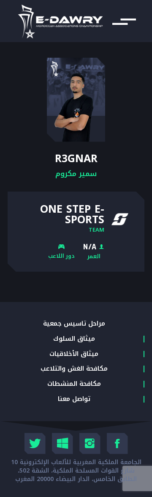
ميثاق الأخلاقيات (73, 354)
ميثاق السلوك (74, 339)
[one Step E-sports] (119, 219)
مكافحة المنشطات (74, 384)
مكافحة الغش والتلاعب (74, 369)
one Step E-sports (72, 214)
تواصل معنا (74, 399)
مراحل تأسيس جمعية (74, 324)
